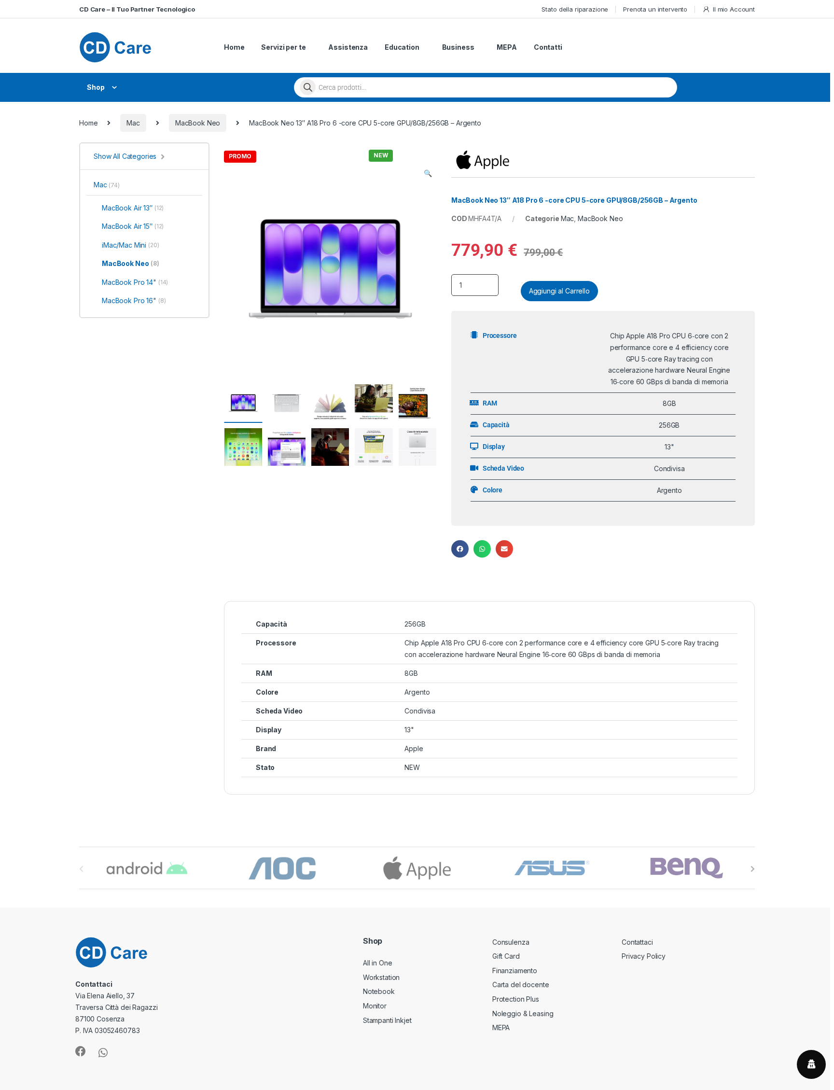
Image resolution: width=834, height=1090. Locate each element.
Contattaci (637, 942)
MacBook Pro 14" (135, 282)
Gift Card (506, 956)
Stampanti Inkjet (387, 1020)
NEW (412, 767)
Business (458, 47)
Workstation (381, 977)
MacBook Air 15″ (133, 226)
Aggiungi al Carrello (559, 291)
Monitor (375, 1006)
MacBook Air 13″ (133, 208)
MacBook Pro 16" (134, 300)
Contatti (548, 47)
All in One (377, 963)
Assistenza (348, 47)
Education (402, 47)
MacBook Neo (197, 123)
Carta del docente (520, 984)
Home (234, 47)
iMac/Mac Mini (130, 245)
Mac (133, 123)
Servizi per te (283, 47)
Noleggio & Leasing (522, 1013)
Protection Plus (515, 999)
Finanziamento (514, 970)
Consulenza (510, 942)
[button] (428, 173)
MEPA (506, 47)
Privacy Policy (644, 956)
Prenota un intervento (655, 9)
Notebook (379, 991)
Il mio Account (734, 9)
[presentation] (753, 869)
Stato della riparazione (575, 9)
